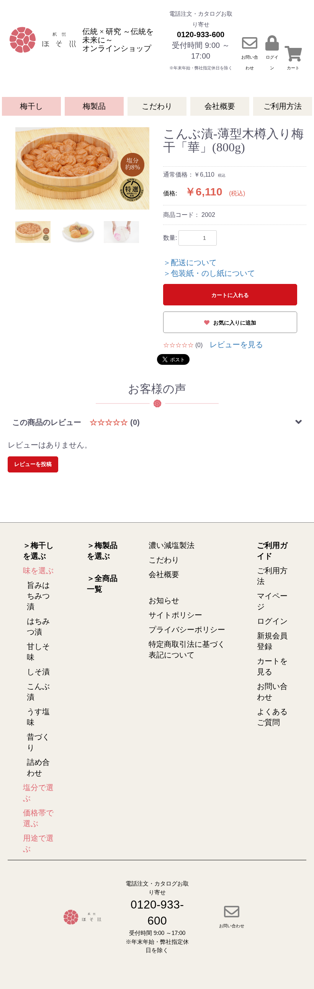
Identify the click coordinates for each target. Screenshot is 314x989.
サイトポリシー (175, 615)
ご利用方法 (282, 106)
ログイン (272, 621)
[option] (82, 168)
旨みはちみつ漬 (38, 596)
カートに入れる (230, 295)
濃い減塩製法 (172, 545)
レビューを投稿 (33, 464)
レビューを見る (236, 344)
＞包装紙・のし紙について (209, 273)
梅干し (31, 106)
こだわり (157, 106)
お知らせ (164, 600)
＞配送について (190, 262)
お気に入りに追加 (234, 323)
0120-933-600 (200, 34)
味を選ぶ (38, 570)
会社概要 (219, 106)
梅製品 (94, 106)
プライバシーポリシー (187, 629)
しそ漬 (38, 672)
